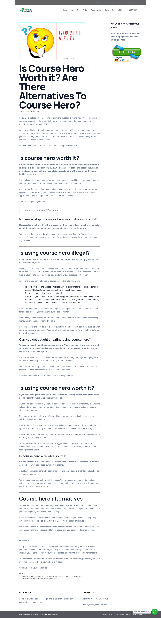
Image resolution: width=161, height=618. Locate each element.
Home (65, 10)
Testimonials (96, 10)
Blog (23, 574)
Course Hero (53, 546)
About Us (75, 10)
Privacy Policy (108, 614)
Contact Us (109, 10)
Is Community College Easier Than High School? (39, 578)
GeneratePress (52, 614)
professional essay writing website (36, 518)
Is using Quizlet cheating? (46, 210)
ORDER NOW (132, 10)
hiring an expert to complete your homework (54, 367)
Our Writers (120, 614)
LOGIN (120, 10)
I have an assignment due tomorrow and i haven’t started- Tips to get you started (52, 576)
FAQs (85, 10)
